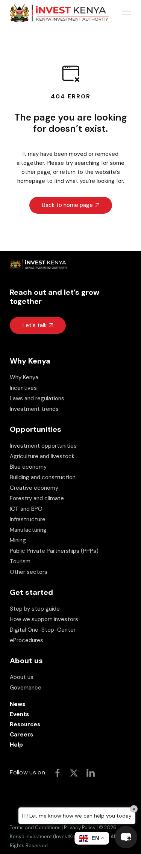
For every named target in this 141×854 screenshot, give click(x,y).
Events (19, 714)
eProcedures (26, 640)
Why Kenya (24, 377)
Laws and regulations (37, 398)
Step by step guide (35, 609)
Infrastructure (27, 519)
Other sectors (28, 572)
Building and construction (43, 477)
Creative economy (34, 488)
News (17, 704)
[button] (126, 837)
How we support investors (44, 619)
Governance (25, 687)
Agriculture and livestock (42, 456)
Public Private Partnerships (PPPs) (54, 551)
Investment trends (34, 409)
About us (21, 677)
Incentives (23, 388)
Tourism (20, 561)
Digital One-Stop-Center (43, 630)
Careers (21, 734)
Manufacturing (28, 530)
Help (16, 744)
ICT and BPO (26, 509)
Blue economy (28, 467)
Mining (18, 540)
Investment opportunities (43, 446)
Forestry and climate (37, 498)
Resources (25, 724)
